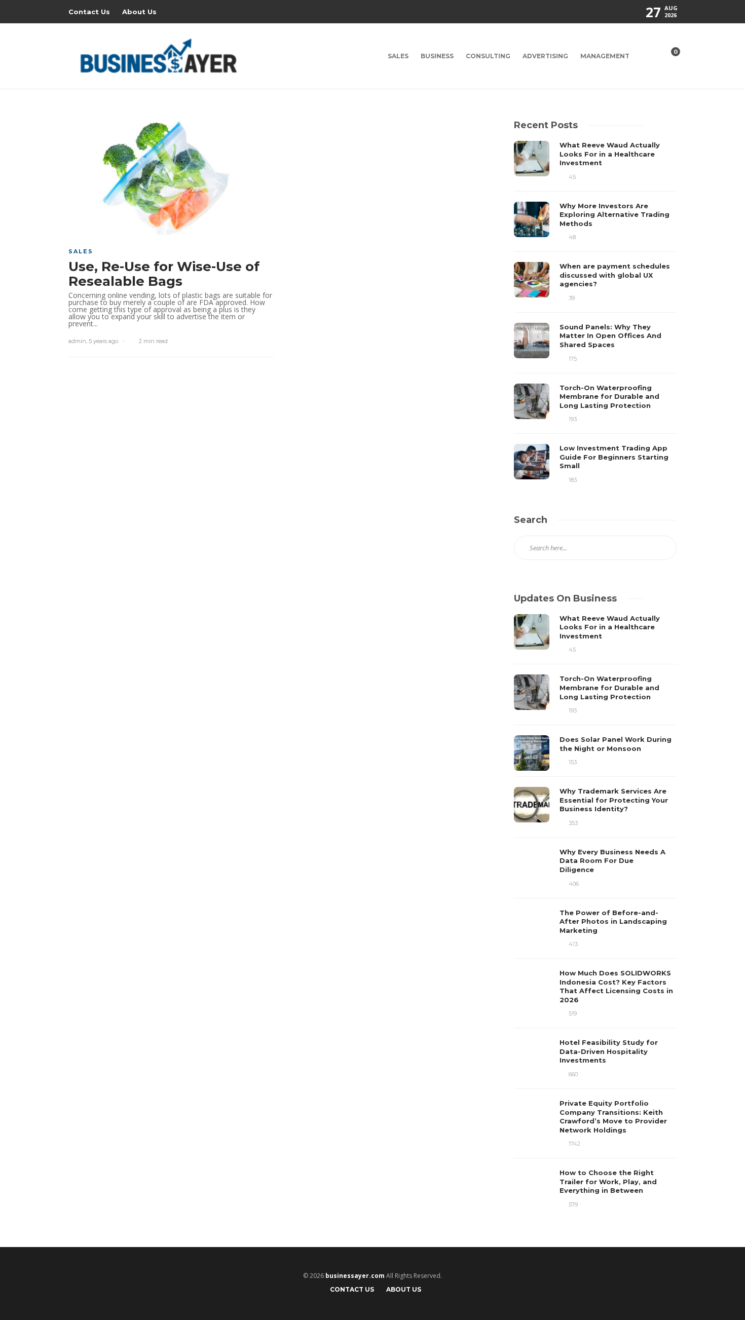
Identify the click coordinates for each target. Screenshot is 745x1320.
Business (437, 56)
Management (604, 56)
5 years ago (103, 341)
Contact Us (89, 12)
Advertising (545, 56)
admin (77, 341)
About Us (139, 12)
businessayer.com (355, 1275)
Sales (398, 56)
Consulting (488, 56)
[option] (595, 312)
